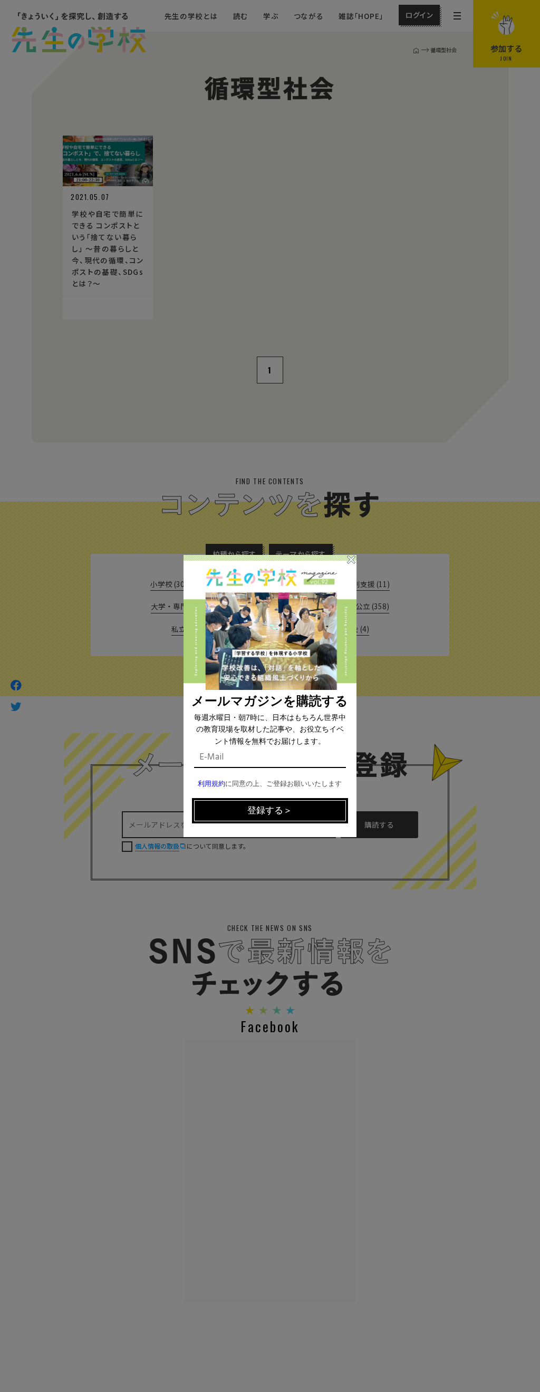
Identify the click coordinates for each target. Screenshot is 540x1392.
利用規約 (211, 784)
